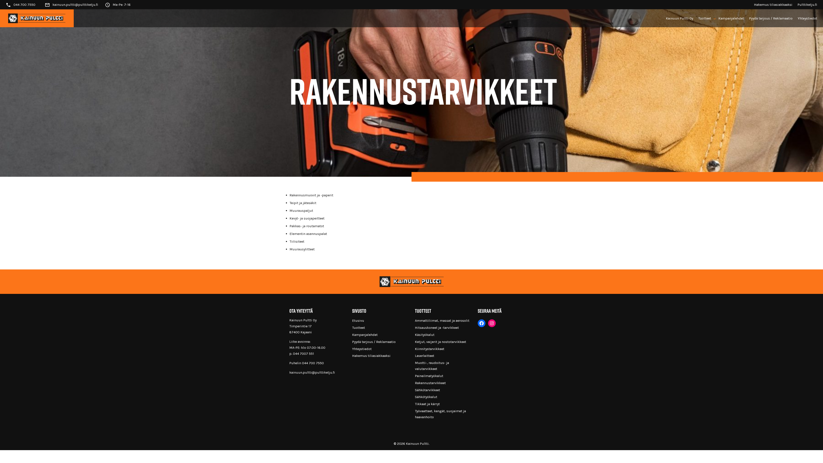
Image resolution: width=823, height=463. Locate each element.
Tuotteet (704, 18)
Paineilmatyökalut (429, 376)
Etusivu (358, 321)
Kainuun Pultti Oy (679, 18)
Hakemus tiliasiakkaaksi (773, 5)
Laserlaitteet (424, 356)
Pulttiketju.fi (807, 5)
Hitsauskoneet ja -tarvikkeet (437, 328)
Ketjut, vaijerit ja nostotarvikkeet (440, 342)
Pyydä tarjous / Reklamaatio (771, 18)
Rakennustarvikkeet (430, 383)
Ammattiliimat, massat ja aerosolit (442, 321)
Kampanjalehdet (731, 18)
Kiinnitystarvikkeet (429, 349)
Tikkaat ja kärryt (427, 404)
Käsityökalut (424, 335)
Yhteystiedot (807, 18)
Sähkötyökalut (426, 397)
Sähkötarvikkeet (427, 390)
